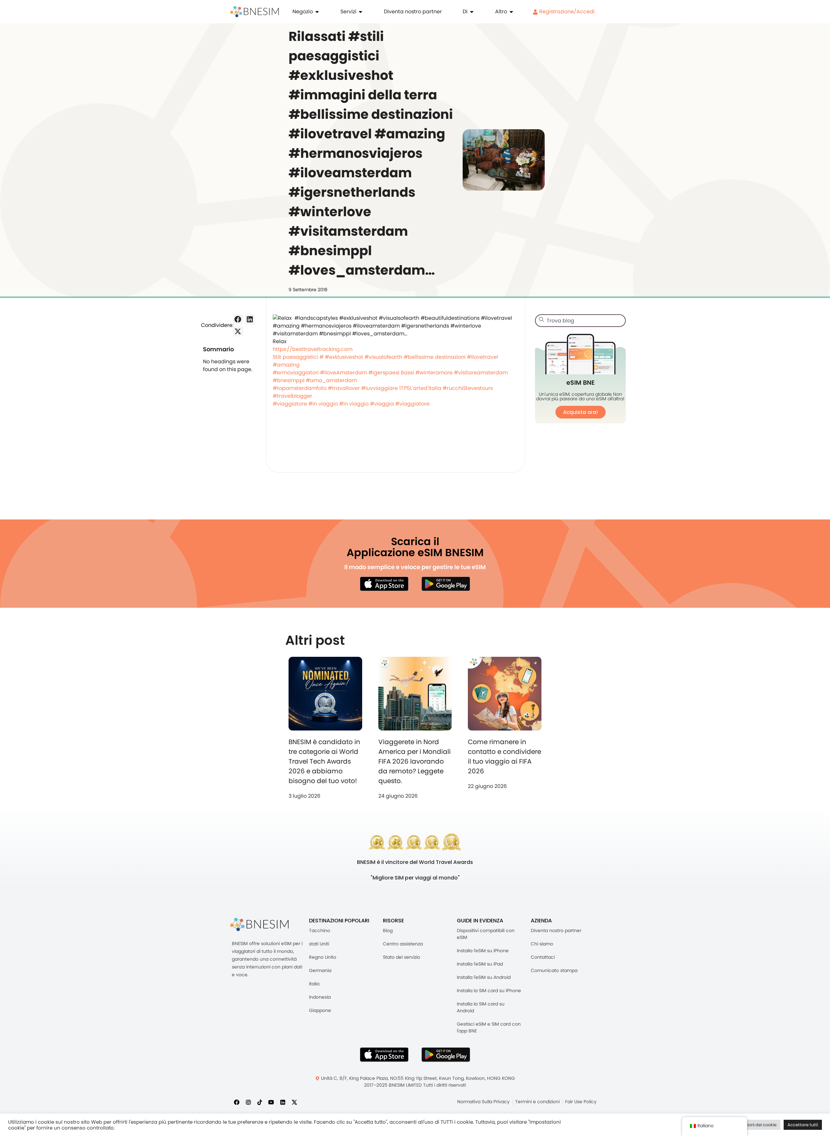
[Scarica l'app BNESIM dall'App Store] (384, 584)
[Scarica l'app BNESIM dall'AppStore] (384, 1054)
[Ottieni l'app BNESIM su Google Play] (445, 1054)
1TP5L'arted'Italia (420, 388)
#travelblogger (292, 396)
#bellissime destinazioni (435, 357)
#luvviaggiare (379, 388)
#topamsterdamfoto (299, 388)
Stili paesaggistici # (298, 357)
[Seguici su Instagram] (248, 1102)
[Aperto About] (471, 12)
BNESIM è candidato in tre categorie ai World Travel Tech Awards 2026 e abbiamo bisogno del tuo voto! (324, 761)
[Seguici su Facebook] (236, 1102)
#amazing (286, 364)
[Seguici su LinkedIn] (282, 1102)
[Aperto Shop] (317, 12)
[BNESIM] (259, 924)
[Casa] (254, 12)
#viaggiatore (290, 403)
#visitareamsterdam (481, 372)
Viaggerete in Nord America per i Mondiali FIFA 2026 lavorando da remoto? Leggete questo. (414, 761)
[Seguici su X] (294, 1102)
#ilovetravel (482, 357)
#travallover (344, 388)
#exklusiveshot (344, 357)
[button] (238, 319)
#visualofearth (383, 357)
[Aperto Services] (360, 12)
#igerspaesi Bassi (391, 372)
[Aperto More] (511, 12)
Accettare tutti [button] (803, 1125)
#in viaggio (323, 403)
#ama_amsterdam (331, 380)
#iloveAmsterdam (343, 372)
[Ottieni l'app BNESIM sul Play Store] (445, 584)
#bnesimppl (288, 380)
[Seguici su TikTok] (260, 1102)
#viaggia (382, 403)
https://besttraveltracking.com (312, 349)
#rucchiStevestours (468, 388)
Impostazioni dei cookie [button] (752, 1125)
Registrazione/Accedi (566, 11)
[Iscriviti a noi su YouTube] (271, 1102)
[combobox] (580, 320)
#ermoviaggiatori (296, 372)
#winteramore (434, 372)
